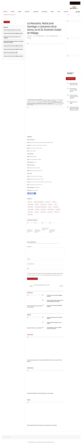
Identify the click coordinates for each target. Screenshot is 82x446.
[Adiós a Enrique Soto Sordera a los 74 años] (34, 299)
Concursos (35, 11)
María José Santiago (51, 209)
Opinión (19, 11)
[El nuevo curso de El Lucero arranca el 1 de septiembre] (67, 95)
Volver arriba (7, 437)
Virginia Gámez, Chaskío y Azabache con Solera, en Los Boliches (37, 231)
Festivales (27, 11)
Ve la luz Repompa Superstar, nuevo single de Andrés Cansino (52, 231)
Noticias (5, 11)
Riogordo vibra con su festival (34, 328)
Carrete (55, 204)
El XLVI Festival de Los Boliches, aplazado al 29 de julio (30, 231)
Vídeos (52, 11)
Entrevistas (44, 11)
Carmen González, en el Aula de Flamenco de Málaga (45, 229)
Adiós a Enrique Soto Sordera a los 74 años (12, 29)
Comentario (29, 246)
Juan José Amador (30, 209)
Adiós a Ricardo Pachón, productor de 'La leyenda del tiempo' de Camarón (74, 108)
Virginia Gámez (30, 214)
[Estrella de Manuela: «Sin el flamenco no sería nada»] (45, 381)
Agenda (12, 11)
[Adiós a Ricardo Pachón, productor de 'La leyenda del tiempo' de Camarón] (43, 301)
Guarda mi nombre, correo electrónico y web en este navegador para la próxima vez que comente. (45, 273)
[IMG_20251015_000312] (73, 21)
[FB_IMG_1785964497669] (73, 38)
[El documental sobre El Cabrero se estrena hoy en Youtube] (45, 413)
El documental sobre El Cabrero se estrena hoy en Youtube (42, 425)
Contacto (66, 11)
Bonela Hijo (37, 204)
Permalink (29, 37)
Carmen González (43, 204)
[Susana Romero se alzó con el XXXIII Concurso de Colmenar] (43, 328)
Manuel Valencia (43, 209)
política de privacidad (47, 275)
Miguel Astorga (58, 209)
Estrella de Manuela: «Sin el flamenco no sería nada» (40, 393)
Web (28, 268)
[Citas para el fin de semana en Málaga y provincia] (43, 295)
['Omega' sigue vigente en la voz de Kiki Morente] (43, 318)
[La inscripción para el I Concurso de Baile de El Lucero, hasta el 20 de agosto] (45, 347)
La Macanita (37, 209)
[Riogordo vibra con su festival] (34, 321)
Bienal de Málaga (30, 204)
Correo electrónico (30, 263)
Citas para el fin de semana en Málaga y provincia (73, 90)
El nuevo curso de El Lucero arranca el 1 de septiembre (74, 96)
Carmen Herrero (50, 204)
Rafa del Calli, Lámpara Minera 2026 (11, 52)
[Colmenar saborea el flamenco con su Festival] (43, 323)
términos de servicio (55, 275)
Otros (58, 11)
